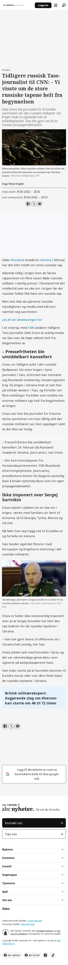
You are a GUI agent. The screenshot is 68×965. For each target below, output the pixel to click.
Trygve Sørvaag (34, 920)
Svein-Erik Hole (27, 924)
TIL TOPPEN (9, 805)
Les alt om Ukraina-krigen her (22, 320)
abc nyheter (14, 955)
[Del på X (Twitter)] (33, 203)
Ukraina (45, 260)
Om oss (7, 900)
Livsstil (7, 866)
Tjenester (8, 883)
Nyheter (7, 849)
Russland (18, 260)
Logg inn (43, 5)
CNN (31, 327)
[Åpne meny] (56, 5)
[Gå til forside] (17, 5)
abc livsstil (34, 955)
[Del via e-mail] (39, 203)
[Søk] (64, 5)
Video (6, 908)
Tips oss (11, 834)
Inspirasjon (9, 875)
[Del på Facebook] (28, 203)
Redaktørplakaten (44, 930)
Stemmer (8, 858)
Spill (5, 891)
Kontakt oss (13, 823)
